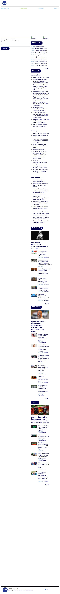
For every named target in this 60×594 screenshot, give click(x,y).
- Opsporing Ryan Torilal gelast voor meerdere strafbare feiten (39, 63)
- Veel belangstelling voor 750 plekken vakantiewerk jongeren (39, 46)
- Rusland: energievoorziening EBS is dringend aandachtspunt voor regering (39, 48)
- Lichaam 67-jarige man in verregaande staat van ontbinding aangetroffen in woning (39, 59)
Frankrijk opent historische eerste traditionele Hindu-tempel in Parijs (42, 280)
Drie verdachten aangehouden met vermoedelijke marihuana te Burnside (40, 203)
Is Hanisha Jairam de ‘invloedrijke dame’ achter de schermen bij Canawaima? (40, 109)
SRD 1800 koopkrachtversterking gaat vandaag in (40, 162)
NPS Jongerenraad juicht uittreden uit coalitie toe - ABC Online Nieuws (40, 103)
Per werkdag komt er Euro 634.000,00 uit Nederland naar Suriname (40, 146)
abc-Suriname (41, 395)
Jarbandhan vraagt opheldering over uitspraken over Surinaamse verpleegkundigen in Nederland (43, 389)
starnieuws (46, 257)
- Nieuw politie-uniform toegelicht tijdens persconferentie (39, 55)
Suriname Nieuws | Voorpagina (41, 77)
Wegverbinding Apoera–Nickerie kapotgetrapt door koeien (41, 217)
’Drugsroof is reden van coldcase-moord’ (39, 157)
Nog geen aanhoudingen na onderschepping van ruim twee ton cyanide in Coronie (40, 98)
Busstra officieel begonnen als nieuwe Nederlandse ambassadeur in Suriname (43, 348)
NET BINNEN (23, 8)
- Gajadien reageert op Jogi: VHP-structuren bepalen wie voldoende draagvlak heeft (39, 50)
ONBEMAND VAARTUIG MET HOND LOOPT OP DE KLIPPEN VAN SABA (43, 297)
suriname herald (42, 275)
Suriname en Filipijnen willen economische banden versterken (43, 288)
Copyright (10, 590)
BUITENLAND (36, 228)
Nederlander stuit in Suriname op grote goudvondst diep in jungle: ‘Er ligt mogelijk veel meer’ (40, 87)
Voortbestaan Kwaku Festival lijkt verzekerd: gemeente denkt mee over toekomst (43, 358)
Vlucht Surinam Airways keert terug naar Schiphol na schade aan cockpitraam (43, 369)
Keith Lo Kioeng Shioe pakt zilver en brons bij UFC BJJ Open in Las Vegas (43, 428)
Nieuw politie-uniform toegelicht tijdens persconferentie (41, 221)
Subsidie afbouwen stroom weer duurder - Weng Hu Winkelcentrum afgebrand (41, 121)
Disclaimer (15, 590)
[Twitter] (47, 589)
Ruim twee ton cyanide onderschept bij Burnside (39, 180)
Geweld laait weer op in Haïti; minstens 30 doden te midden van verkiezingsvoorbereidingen (45, 262)
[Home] (4, 3)
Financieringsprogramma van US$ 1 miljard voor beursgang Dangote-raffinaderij (44, 271)
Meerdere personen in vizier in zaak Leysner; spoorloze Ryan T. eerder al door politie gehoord (41, 93)
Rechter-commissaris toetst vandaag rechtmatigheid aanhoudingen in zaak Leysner (40, 81)
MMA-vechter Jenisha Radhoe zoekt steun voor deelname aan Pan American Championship (41, 213)
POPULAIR (40, 8)
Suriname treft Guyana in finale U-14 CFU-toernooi (43, 436)
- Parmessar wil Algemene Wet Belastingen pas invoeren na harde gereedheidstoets (39, 65)
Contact (20, 590)
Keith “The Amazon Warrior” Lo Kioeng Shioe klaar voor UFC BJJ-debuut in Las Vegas (43, 446)
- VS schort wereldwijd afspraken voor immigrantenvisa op (39, 52)
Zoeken (4, 49)
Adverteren (25, 590)
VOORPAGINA (5, 8)
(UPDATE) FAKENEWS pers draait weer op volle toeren (40, 166)
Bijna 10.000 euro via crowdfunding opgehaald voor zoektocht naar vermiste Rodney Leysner (38, 326)
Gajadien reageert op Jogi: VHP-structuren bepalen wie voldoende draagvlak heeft (41, 192)
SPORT (34, 402)
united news (46, 300)
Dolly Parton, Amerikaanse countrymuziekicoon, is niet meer (39, 245)
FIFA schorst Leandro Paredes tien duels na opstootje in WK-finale (43, 465)
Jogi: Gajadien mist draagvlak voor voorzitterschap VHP (40, 125)
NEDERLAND (36, 307)
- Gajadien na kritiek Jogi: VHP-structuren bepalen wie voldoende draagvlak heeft (39, 57)
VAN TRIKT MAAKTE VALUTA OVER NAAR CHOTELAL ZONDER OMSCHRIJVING (40, 153)
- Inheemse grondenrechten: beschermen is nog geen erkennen (39, 61)
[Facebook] (45, 589)
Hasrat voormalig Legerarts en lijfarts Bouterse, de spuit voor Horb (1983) (40, 140)
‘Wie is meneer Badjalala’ (39, 149)
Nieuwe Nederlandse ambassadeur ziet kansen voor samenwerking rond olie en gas (43, 337)
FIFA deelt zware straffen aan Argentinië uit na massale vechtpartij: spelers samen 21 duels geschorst (43, 476)
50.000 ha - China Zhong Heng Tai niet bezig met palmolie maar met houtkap (40, 171)
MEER (55, 8)
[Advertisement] (30, 23)
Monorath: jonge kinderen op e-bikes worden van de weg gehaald (41, 185)
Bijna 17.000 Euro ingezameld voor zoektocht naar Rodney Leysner (40, 208)
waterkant (46, 352)
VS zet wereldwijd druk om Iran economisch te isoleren (42, 253)
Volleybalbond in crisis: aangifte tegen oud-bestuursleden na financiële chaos (43, 456)
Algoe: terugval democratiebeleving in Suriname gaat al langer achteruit (41, 197)
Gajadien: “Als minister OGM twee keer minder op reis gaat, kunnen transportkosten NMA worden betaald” (40, 115)
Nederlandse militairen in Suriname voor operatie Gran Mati (43, 379)
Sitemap (31, 590)
